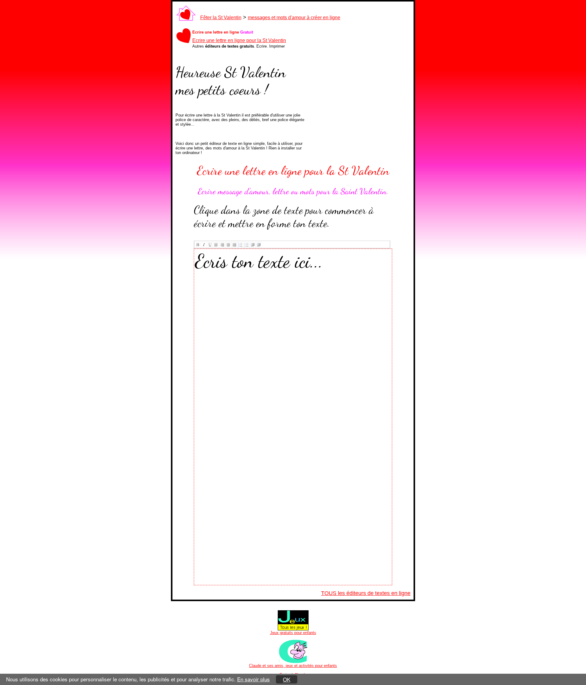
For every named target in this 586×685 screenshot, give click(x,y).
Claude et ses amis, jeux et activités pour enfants (293, 665)
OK (286, 679)
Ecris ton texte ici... (259, 261)
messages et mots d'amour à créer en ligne (294, 17)
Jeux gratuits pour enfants (293, 632)
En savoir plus (253, 679)
